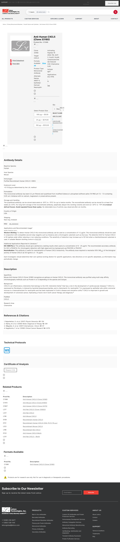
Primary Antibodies (38, 529)
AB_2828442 (13, 224)
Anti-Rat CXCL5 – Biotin (31, 436)
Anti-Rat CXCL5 (28, 413)
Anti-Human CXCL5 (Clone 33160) (35, 399)
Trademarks (96, 533)
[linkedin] (8, 516)
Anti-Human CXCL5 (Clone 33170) (35, 406)
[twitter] (5, 516)
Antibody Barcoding (68, 528)
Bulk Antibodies (39, 514)
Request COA (10, 370)
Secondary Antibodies (39, 532)
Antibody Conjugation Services (71, 522)
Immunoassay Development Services (73, 519)
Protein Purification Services (71, 539)
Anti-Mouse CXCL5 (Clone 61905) (35, 403)
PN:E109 (38, 239)
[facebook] (2, 516)
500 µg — (42, 114)
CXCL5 (6, 299)
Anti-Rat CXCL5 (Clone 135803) (34, 409)
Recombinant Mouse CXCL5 (33, 426)
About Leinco (97, 514)
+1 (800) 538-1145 (8, 523)
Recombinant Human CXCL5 (33, 420)
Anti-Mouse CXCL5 (29, 416)
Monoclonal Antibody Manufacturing (73, 525)
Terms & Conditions (98, 530)
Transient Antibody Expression (71, 536)
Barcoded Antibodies (38, 517)
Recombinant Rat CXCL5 (31, 430)
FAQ (94, 536)
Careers (95, 520)
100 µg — (42, 125)
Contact (95, 517)
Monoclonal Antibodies (39, 526)
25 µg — (42, 120)
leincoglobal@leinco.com (11, 525)
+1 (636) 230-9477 (8, 520)
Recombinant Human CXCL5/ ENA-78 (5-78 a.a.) (40, 423)
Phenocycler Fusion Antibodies (41, 523)
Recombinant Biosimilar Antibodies (42, 520)
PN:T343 (85, 235)
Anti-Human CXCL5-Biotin (32, 433)
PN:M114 (51, 235)
